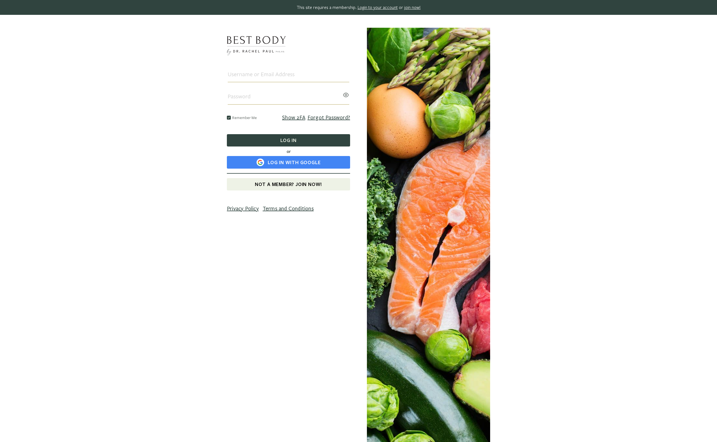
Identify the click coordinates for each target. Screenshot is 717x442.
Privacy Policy (243, 209)
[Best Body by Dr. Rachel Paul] (288, 46)
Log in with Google (294, 162)
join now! (412, 7)
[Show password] (346, 93)
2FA (293, 118)
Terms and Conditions (288, 209)
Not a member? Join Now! (288, 184)
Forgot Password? (329, 118)
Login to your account (378, 7)
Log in (288, 140)
